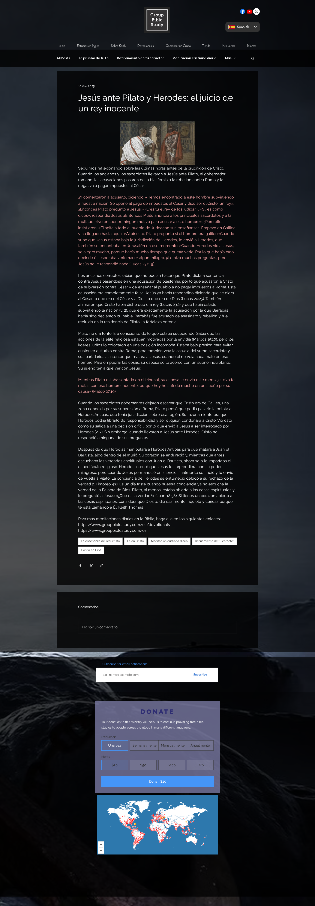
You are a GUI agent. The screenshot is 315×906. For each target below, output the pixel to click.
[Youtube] (249, 11)
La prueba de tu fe (94, 58)
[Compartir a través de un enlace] (101, 565)
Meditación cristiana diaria (194, 58)
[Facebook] (242, 11)
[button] (253, 58)
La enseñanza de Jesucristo (100, 541)
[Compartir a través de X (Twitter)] (91, 565)
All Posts (63, 58)
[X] (256, 11)
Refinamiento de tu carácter (140, 58)
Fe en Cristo (135, 541)
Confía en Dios (91, 550)
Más (228, 58)
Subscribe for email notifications (124, 663)
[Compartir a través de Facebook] (80, 565)
